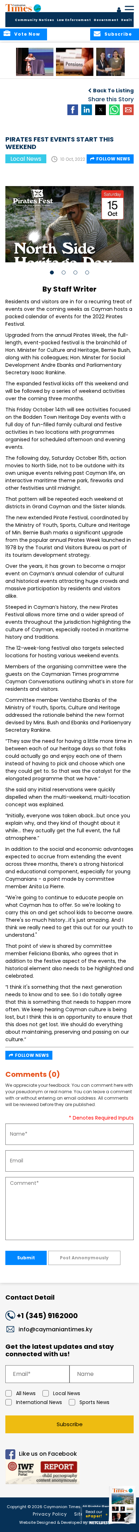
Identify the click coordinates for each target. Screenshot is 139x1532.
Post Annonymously (84, 1258)
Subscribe (70, 1424)
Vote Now (27, 34)
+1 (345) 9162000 (47, 1316)
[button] (34, 62)
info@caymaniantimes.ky (55, 1329)
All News (26, 1393)
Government (106, 20)
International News (39, 1402)
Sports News (94, 1402)
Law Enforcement (74, 20)
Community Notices (34, 20)
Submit (26, 1258)
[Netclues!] (99, 1522)
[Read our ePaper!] (123, 1524)
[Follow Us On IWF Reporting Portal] (69, 1473)
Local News (66, 1393)
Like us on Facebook (48, 1454)
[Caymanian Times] (23, 8)
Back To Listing (113, 90)
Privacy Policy (50, 1514)
